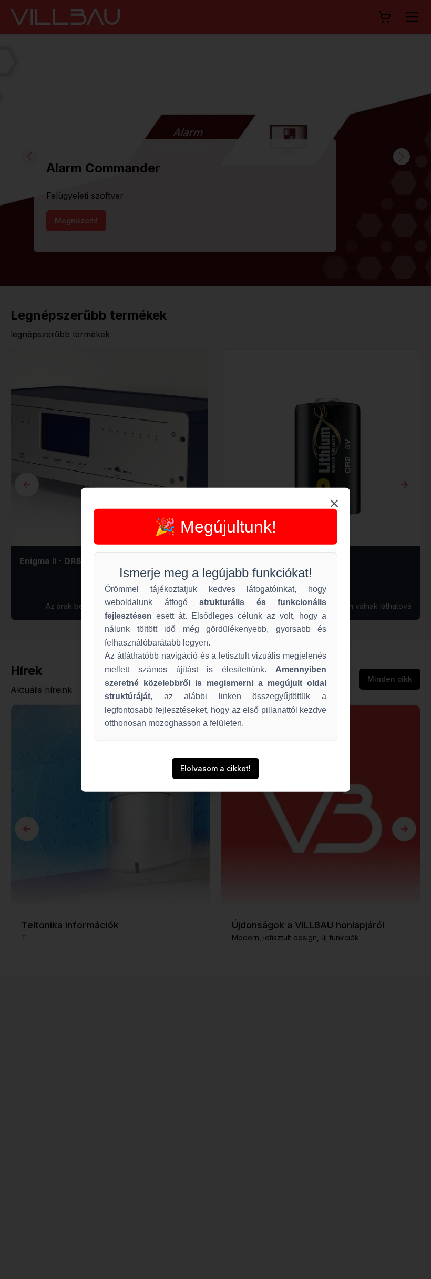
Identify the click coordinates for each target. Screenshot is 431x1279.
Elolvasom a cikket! (215, 768)
